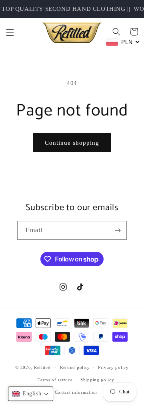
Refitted (42, 367)
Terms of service (55, 379)
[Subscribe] (117, 230)
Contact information (76, 392)
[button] (10, 32)
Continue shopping (72, 143)
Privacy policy (113, 367)
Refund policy (75, 367)
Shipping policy (97, 379)
